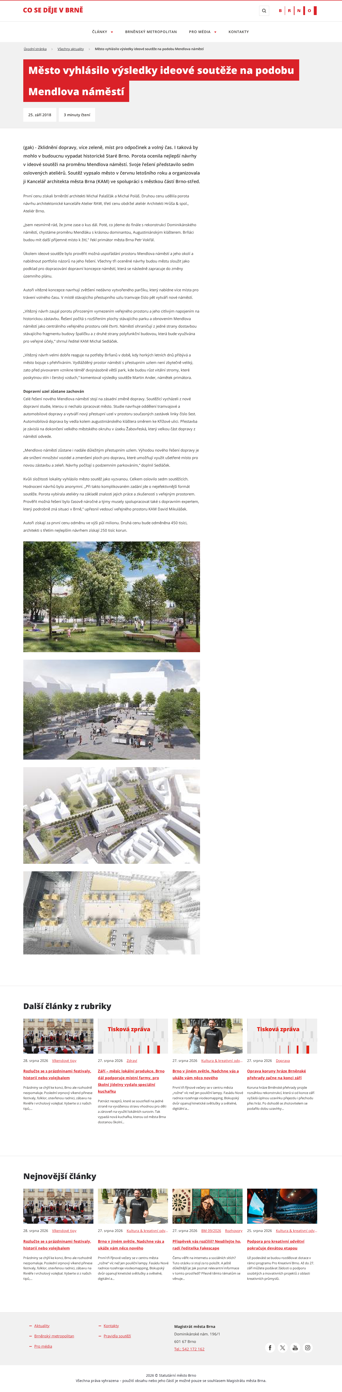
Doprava (283, 1060)
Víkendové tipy (64, 1060)
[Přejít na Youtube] (295, 1348)
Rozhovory (233, 1230)
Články (100, 31)
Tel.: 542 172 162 (189, 1348)
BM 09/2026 (211, 1230)
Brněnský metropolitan (151, 31)
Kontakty (239, 31)
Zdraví (132, 1060)
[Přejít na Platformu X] (283, 1348)
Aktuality (42, 1325)
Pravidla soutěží (117, 1335)
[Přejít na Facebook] (270, 1348)
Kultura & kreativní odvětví (222, 1060)
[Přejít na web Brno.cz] (298, 10)
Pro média (200, 31)
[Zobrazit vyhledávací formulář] (264, 11)
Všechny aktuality (71, 49)
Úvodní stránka (35, 49)
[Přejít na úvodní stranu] (53, 13)
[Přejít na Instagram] (308, 1348)
